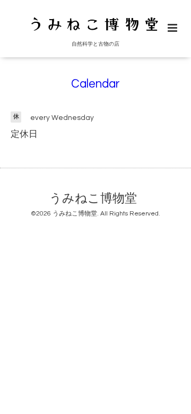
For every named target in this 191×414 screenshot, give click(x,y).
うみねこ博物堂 (93, 199)
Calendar (95, 84)
